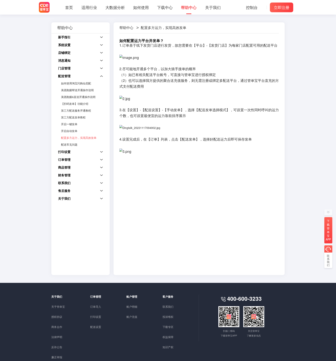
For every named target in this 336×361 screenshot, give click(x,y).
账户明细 (131, 307)
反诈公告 (56, 347)
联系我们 (168, 307)
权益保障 (168, 337)
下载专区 (168, 327)
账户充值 (131, 317)
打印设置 (95, 317)
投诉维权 (168, 317)
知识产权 (168, 347)
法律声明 (56, 337)
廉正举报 (56, 357)
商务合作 (56, 327)
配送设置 (95, 327)
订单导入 (95, 307)
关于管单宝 (58, 307)
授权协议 (56, 317)
